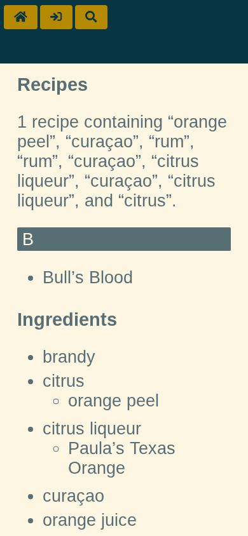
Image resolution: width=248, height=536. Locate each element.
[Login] (56, 17)
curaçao (73, 496)
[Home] (21, 17)
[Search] (91, 17)
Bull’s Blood (88, 277)
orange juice (90, 520)
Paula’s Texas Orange (122, 458)
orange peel (113, 400)
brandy (69, 356)
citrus (64, 381)
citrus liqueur (92, 428)
